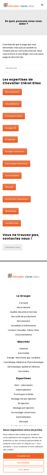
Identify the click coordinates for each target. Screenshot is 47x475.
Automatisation (12, 175)
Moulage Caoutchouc (14, 151)
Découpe (9, 187)
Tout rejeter (23, 469)
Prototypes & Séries (13, 116)
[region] (23, 450)
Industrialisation (12, 104)
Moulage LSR (10, 128)
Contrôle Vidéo (11, 223)
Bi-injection (10, 139)
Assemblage (10, 211)
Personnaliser (23, 462)
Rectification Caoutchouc (16, 199)
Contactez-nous (12, 247)
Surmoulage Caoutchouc (16, 163)
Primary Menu (42, 5)
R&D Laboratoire (12, 92)
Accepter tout (23, 456)
